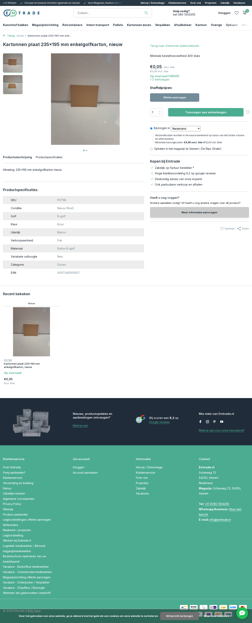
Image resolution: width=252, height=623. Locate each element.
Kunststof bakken (15, 25)
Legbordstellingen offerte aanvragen (27, 519)
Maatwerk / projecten (17, 530)
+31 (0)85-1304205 (217, 504)
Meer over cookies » (216, 616)
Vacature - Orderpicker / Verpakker (26, 582)
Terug (10, 35)
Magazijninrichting (45, 25)
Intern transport (97, 25)
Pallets (118, 25)
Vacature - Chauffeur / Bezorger (24, 587)
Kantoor (201, 25)
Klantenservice (177, 2)
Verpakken (162, 25)
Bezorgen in (162, 128)
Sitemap (8, 509)
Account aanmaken (85, 472)
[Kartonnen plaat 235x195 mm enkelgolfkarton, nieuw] (31, 332)
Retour (7, 488)
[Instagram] (207, 422)
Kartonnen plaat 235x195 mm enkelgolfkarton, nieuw (22, 365)
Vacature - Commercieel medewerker (27, 572)
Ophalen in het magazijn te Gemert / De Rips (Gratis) (187, 148)
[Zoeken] (146, 13)
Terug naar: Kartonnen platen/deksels (174, 45)
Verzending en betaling (18, 483)
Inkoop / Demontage (153, 2)
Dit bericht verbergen (179, 616)
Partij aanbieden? (14, 472)
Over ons (195, 2)
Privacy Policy (12, 504)
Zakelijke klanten (14, 493)
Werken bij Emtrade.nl (17, 540)
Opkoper (232, 25)
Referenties (10, 525)
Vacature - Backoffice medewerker (26, 566)
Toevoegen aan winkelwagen (205, 112)
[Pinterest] (214, 422)
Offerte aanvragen (174, 97)
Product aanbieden (15, 514)
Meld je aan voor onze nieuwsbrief (221, 430)
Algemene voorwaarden (18, 498)
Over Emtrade (12, 467)
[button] (83, 150)
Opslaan (229, 228)
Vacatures (239, 2)
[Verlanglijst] (236, 13)
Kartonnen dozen (139, 25)
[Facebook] (200, 422)
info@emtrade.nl (220, 519)
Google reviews (159, 422)
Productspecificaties (49, 157)
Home (20, 35)
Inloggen (78, 467)
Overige (216, 25)
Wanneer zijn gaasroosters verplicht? (27, 592)
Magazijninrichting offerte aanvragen (27, 577)
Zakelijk (224, 2)
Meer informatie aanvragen (199, 212)
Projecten (210, 2)
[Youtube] (221, 422)
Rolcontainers (72, 25)
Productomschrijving (17, 157)
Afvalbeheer (183, 25)
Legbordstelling (13, 535)
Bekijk (50, 379)
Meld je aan (80, 425)
